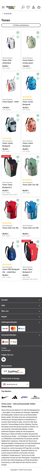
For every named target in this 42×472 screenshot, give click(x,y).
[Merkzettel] (28, 7)
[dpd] (5, 342)
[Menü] (3, 7)
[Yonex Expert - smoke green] (31, 42)
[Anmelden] (33, 7)
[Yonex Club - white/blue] (11, 42)
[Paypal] (21, 328)
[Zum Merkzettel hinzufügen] (18, 32)
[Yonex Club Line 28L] (31, 166)
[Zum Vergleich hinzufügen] (18, 37)
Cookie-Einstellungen (3, 349)
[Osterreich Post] (13, 342)
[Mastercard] (13, 328)
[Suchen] (23, 7)
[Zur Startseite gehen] (10, 7)
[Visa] (5, 328)
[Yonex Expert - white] (11, 83)
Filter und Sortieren (22, 25)
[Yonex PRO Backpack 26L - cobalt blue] (11, 251)
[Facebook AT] (3, 359)
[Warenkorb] (39, 7)
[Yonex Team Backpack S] (11, 166)
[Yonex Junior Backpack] (31, 83)
